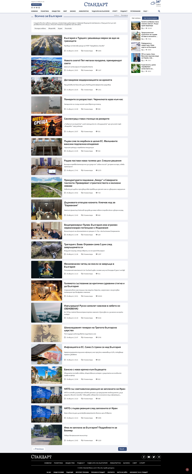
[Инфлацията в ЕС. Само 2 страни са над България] (46, 354)
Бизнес (60, 29)
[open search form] (159, 11)
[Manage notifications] (187, 469)
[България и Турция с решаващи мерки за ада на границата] (46, 45)
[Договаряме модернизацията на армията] (46, 85)
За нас (49, 472)
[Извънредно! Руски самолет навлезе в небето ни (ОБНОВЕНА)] (46, 312)
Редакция (69, 472)
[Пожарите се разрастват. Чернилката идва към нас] (46, 105)
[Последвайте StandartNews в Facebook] (32, 8)
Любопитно (115, 463)
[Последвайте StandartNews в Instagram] (34, 8)
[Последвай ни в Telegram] (159, 457)
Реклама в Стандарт (98, 472)
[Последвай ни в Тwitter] (154, 457)
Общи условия (59, 472)
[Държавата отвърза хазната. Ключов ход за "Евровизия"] (46, 209)
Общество (51, 29)
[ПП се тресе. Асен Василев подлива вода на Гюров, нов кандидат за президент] (135, 57)
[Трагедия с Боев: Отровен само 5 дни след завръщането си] (46, 250)
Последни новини (40, 29)
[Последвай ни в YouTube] (149, 457)
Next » (122, 449)
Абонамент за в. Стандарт (139, 472)
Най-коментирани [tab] (150, 18)
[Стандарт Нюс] (41, 458)
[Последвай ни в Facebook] (144, 457)
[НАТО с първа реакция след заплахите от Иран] (46, 414)
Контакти (111, 472)
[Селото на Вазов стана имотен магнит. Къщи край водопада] (135, 25)
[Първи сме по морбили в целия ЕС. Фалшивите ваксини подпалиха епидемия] (46, 147)
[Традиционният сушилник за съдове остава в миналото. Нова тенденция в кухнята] (135, 36)
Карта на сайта (122, 472)
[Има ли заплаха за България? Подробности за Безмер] (46, 435)
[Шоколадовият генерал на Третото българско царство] (46, 333)
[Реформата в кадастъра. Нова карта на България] (135, 46)
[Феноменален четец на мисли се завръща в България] (46, 269)
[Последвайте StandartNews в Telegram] (39, 8)
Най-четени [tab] (136, 18)
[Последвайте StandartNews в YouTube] (37, 8)
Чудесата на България (97, 463)
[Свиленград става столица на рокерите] (46, 126)
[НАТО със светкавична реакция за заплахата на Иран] (46, 394)
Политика (68, 29)
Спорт (142, 463)
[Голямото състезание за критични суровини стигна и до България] (46, 290)
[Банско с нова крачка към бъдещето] (46, 375)
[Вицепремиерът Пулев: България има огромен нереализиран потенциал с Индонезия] (46, 230)
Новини (116, 15)
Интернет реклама (82, 472)
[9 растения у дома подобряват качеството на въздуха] (135, 68)
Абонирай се (36, 5)
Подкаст (81, 463)
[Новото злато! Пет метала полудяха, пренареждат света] (46, 66)
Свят (135, 463)
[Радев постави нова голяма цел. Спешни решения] (46, 166)
